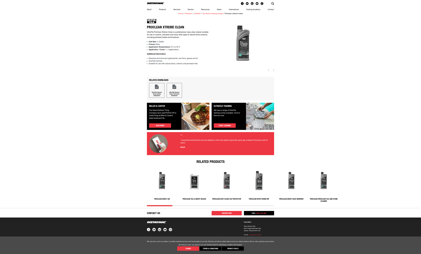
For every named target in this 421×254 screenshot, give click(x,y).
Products (162, 9)
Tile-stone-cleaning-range (212, 13)
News (219, 9)
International (234, 9)
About (149, 9)
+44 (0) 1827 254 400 (254, 235)
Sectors (191, 9)
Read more (160, 125)
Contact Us (153, 213)
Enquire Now (227, 213)
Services (176, 9)
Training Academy (253, 9)
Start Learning (225, 125)
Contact (271, 9)
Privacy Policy (233, 248)
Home (180, 13)
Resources (205, 9)
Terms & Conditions (210, 248)
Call (259, 213)
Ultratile (197, 13)
